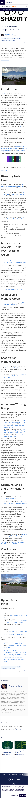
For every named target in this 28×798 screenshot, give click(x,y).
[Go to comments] (22, 42)
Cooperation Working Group (12, 368)
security (8, 38)
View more (24, 737)
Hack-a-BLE (13, 436)
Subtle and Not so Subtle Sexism (16, 219)
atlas (5, 38)
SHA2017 (3, 93)
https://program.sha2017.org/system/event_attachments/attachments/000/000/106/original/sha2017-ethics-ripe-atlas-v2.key (15, 652)
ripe (2, 38)
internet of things (12, 40)
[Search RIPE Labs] (26, 6)
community (14, 38)
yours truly (4, 542)
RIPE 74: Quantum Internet (8, 498)
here (20, 126)
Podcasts (14, 774)
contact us (18, 729)
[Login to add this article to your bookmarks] (26, 42)
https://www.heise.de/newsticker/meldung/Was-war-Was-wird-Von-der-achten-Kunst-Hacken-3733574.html (15, 632)
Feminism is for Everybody (17, 194)
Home (14, 783)
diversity (18, 38)
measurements (4, 40)
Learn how (13, 6)
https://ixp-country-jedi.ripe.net (13, 289)
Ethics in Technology (16, 536)
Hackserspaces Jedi (19, 277)
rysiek (22, 303)
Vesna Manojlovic (9, 34)
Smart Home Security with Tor (17, 422)
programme (18, 146)
